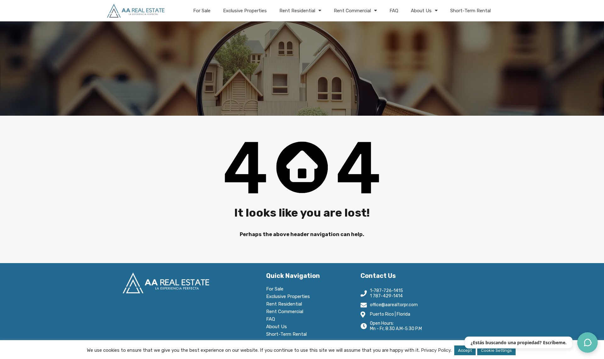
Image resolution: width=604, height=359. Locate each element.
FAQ (393, 11)
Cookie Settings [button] (496, 350)
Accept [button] (465, 350)
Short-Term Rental (470, 11)
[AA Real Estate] (136, 11)
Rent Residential (297, 11)
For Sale (201, 11)
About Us (421, 11)
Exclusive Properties (245, 11)
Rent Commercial (352, 11)
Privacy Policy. (436, 350)
